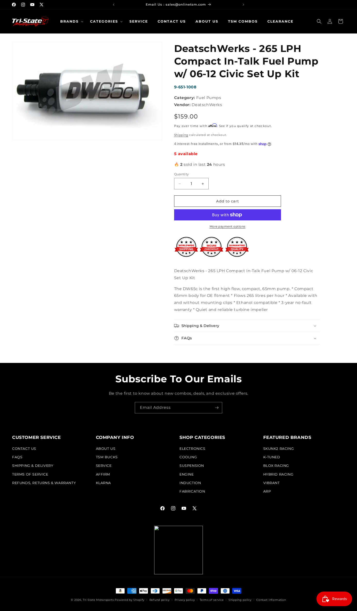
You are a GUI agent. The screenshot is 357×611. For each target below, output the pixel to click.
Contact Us (24, 448)
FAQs (17, 457)
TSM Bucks (107, 457)
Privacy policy (185, 600)
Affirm (103, 474)
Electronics (192, 448)
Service (104, 465)
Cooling (188, 457)
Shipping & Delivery (32, 465)
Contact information (271, 600)
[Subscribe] (216, 407)
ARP (267, 491)
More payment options (228, 226)
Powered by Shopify (129, 600)
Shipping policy (240, 600)
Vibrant (271, 483)
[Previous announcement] (113, 4)
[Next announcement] (243, 4)
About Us (106, 448)
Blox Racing (276, 465)
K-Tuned (271, 457)
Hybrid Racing (278, 474)
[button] (70, 21)
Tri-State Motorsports (98, 600)
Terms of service (212, 600)
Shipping (181, 135)
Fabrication (192, 491)
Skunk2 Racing (278, 448)
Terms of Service (30, 474)
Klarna (103, 483)
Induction (190, 483)
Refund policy (159, 600)
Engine (186, 474)
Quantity (181, 174)
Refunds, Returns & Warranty (44, 483)
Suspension (191, 465)
